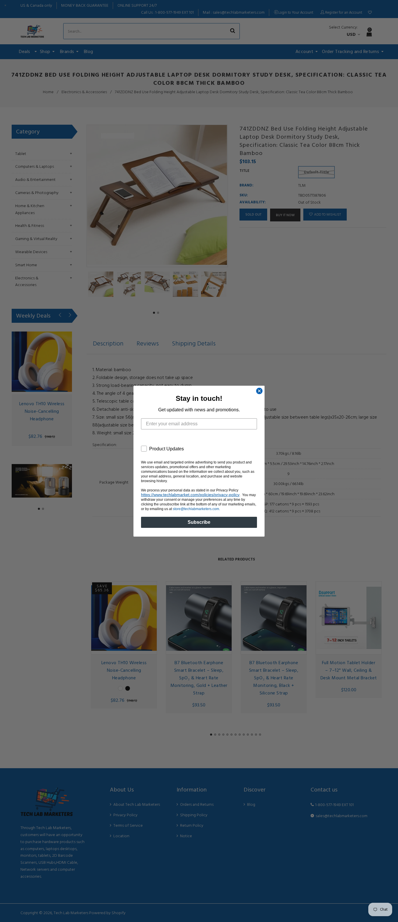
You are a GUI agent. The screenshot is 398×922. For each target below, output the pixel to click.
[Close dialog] (259, 391)
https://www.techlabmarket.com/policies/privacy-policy (190, 494)
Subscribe (199, 522)
